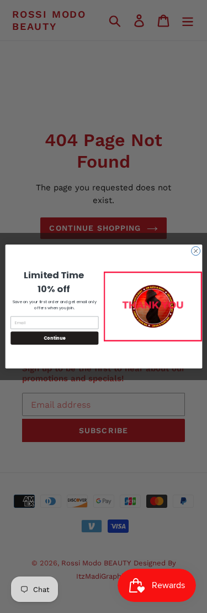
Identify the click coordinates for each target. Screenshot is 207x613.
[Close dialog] (195, 251)
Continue (54, 338)
